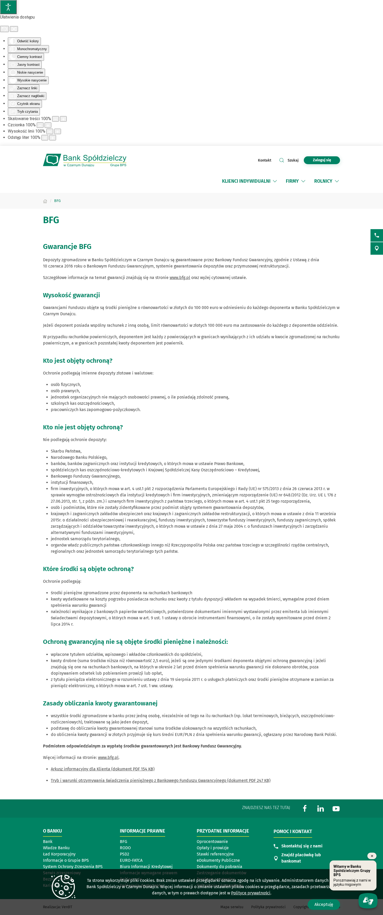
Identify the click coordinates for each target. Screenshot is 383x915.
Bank (47, 841)
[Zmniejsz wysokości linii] (49, 131)
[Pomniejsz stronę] (55, 119)
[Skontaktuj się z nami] (376, 235)
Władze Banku (56, 847)
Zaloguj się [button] (322, 160)
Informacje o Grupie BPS (67, 861)
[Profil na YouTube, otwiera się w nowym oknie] (336, 808)
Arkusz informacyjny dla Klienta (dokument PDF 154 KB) (103, 769)
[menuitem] (246, 181)
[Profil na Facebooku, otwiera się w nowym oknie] (305, 808)
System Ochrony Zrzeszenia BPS (73, 866)
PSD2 (124, 854)
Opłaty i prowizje (213, 847)
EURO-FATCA (131, 860)
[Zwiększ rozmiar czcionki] (48, 125)
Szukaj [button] (293, 160)
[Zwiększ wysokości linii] (57, 131)
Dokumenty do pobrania (219, 866)
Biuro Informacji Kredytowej (146, 866)
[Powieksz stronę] (63, 119)
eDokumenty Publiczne (218, 860)
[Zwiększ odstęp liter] (52, 137)
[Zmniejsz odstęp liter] (44, 137)
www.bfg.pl (180, 277)
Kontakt (264, 160)
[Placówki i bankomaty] (376, 248)
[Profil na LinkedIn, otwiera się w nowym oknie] (320, 808)
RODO (125, 847)
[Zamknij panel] (14, 29)
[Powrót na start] (84, 160)
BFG (123, 841)
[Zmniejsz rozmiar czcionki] (40, 125)
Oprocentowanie (221, 842)
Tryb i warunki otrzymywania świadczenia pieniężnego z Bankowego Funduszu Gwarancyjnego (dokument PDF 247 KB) (160, 780)
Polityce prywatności (250, 892)
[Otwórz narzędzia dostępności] (8, 7)
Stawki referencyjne (215, 854)
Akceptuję (323, 904)
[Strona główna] (45, 201)
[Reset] (4, 29)
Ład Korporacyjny (59, 854)
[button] (275, 181)
